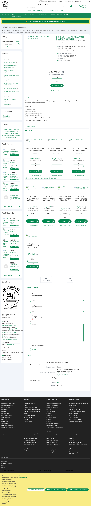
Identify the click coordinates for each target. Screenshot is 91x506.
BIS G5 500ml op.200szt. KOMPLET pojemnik (57, 149)
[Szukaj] (64, 6)
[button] (60, 1)
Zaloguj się (6, 116)
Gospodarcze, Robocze (75, 442)
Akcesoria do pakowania (75, 421)
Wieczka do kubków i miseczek (32, 411)
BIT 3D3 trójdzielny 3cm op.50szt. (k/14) (49, 198)
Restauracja (45, 11)
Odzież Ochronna (73, 453)
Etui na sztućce (28, 446)
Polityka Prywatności (6, 463)
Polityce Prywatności (23, 476)
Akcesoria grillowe (51, 452)
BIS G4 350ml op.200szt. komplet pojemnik (35, 149)
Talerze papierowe (13, 129)
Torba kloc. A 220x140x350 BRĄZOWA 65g (14, 195)
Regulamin (4, 461)
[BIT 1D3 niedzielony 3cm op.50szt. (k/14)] (33, 188)
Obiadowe (4, 409)
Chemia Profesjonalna (52, 407)
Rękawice (49, 421)
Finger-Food (4, 421)
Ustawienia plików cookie (36, 489)
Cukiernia (51, 10)
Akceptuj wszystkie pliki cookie (78, 489)
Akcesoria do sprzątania (52, 423)
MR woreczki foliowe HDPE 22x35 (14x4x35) (15, 176)
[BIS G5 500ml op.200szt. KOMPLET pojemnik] (57, 140)
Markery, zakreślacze (74, 409)
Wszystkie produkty (29, 14)
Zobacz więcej (7, 206)
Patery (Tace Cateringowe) (8, 427)
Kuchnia (48, 413)
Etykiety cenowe (73, 417)
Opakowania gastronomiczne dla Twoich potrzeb (50, 30)
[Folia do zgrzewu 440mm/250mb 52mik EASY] (65, 188)
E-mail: (37, 294)
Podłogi (48, 419)
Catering (46, 10)
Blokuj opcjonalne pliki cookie (56, 489)
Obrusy (26, 448)
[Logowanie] (71, 6)
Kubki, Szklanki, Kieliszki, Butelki (32, 409)
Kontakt (3, 467)
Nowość (8, 137)
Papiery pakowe (50, 448)
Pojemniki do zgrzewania (8, 403)
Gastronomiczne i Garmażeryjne (77, 30)
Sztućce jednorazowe (7, 405)
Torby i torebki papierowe (53, 444)
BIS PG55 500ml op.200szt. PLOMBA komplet (29, 32)
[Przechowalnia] (76, 6)
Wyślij (34, 349)
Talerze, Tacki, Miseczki (30, 407)
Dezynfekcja (49, 409)
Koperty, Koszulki (73, 413)
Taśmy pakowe (73, 415)
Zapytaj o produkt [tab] (46, 280)
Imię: (37, 305)
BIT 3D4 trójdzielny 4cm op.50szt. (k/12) (81, 198)
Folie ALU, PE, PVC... (51, 450)
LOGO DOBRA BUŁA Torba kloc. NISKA (14, 266)
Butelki (26, 413)
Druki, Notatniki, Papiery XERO (77, 411)
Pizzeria (61, 10)
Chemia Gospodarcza (52, 405)
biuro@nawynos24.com (9, 325)
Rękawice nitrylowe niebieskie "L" (13, 232)
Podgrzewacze (28, 421)
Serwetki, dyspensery (29, 444)
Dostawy (3, 465)
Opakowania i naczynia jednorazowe (23, 30)
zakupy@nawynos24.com (9, 339)
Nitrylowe (71, 440)
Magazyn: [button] (68, 1)
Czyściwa (48, 431)
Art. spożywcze (28, 417)
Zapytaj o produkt (16, 198)
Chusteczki (72, 446)
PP (64, 58)
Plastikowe (11, 32)
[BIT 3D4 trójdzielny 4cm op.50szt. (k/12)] (81, 188)
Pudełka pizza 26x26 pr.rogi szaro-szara (14, 186)
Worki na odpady (50, 411)
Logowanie (78, 1)
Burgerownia (39, 10)
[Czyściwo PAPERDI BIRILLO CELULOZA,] (33, 235)
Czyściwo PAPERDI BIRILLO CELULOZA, (33, 245)
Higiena (26, 419)
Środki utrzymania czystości (53, 403)
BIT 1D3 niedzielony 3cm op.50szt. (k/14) (33, 198)
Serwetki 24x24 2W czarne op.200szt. (14, 243)
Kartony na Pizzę (5, 407)
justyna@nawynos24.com (9, 336)
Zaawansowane (31, 10)
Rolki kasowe (72, 405)
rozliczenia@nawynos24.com (10, 329)
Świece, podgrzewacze (30, 442)
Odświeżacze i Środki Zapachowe (55, 427)
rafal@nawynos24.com (9, 332)
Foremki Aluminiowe (6, 415)
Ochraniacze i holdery (29, 415)
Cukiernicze (4, 423)
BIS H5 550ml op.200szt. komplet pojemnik (78, 149)
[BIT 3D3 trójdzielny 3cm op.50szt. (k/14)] (49, 188)
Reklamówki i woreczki (52, 446)
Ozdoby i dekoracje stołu (30, 438)
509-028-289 (11, 345)
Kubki (25, 405)
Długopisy (71, 407)
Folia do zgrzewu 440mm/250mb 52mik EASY (65, 198)
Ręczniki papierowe (51, 425)
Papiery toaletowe (51, 429)
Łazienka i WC (50, 415)
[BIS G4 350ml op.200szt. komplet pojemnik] (35, 140)
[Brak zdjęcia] (6, 197)
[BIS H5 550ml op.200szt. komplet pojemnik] (78, 140)
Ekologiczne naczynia (29, 403)
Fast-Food (4, 419)
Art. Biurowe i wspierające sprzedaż (78, 403)
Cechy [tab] (70, 280)
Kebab (56, 10)
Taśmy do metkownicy (75, 419)
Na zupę (4, 32)
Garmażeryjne (5, 413)
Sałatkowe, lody (5, 417)
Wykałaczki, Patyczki (29, 440)
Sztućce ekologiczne (11, 131)
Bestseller (17, 135)
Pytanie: (38, 317)
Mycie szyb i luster (51, 417)
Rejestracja (87, 1)
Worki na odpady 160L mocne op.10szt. (14, 222)
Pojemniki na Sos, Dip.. (7, 425)
